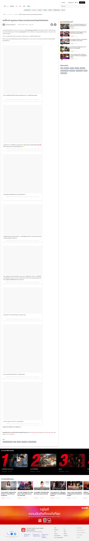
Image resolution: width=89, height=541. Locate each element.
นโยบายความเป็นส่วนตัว (81, 532)
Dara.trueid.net (35, 432)
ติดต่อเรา (78, 537)
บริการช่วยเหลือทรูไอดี (58, 537)
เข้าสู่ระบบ (82, 2)
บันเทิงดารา (10, 14)
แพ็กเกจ (65, 533)
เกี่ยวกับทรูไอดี (79, 528)
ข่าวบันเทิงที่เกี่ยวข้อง (7, 479)
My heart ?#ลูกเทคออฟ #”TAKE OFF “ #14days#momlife (14, 374)
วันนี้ (5, 6)
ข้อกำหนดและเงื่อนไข (80, 530)
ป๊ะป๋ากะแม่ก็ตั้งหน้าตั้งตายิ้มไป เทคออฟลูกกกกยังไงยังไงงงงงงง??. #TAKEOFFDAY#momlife (20, 95)
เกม (20, 6)
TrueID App (47, 432)
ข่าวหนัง (45, 10)
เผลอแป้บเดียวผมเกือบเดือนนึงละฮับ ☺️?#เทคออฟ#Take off (14, 194)
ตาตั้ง (24, 6)
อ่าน (17, 6)
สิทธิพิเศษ (12, 6)
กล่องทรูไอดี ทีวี (71, 2)
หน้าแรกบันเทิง (27, 10)
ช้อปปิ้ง (55, 533)
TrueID (7, 2)
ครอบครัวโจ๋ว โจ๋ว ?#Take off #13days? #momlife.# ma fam (14, 314)
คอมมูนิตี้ (65, 535)
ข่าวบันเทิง (34, 10)
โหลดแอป (63, 2)
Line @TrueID (11, 434)
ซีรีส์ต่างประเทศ (57, 10)
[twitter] (15, 534)
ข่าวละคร (39, 10)
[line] (8, 534)
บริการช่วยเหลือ (79, 535)
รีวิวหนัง (50, 10)
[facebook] (11, 534)
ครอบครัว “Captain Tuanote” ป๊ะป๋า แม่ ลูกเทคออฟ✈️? (13, 421)
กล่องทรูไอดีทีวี (57, 535)
